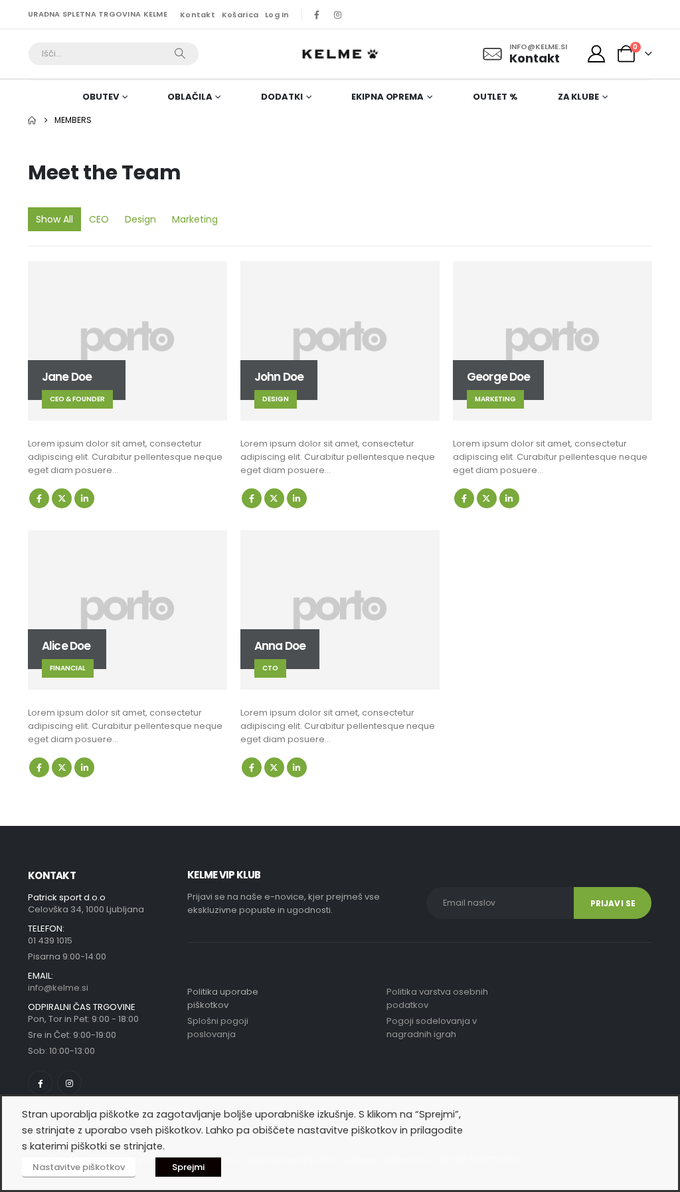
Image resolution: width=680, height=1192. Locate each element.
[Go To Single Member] (127, 341)
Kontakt (197, 14)
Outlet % (495, 96)
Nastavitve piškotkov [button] (79, 1167)
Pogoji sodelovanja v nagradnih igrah (431, 1028)
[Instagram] (338, 14)
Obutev (100, 96)
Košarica (240, 14)
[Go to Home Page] (32, 120)
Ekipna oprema (387, 96)
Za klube (578, 96)
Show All (54, 219)
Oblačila (189, 96)
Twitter (62, 498)
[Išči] (180, 54)
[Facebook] (316, 14)
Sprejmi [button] (188, 1167)
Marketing (195, 219)
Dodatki (281, 96)
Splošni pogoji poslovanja (217, 1028)
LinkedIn (84, 498)
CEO (99, 219)
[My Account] (596, 53)
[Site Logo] (340, 54)
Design (140, 219)
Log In (277, 14)
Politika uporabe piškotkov (222, 998)
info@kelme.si (58, 987)
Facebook (39, 498)
